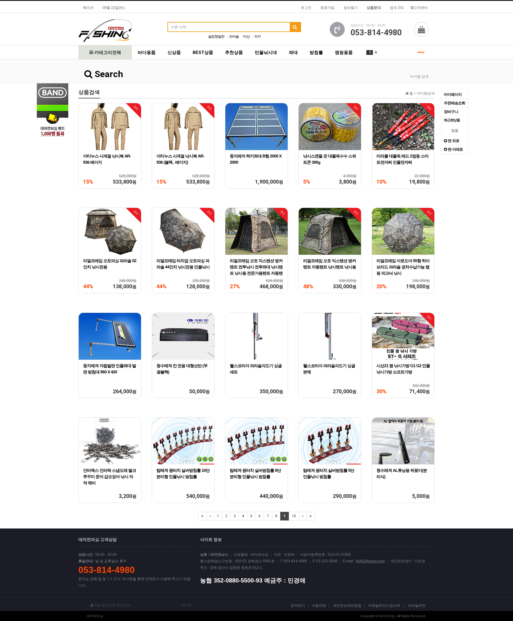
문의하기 (298, 606)
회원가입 (327, 8)
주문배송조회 (454, 103)
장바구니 (451, 111)
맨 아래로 (455, 149)
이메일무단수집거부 (384, 606)
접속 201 (397, 8)
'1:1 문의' (114, 579)
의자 (257, 36)
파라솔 (234, 36)
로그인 (306, 8)
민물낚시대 (266, 52)
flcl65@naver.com (370, 561)
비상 (246, 36)
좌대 (293, 52)
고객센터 (421, 8)
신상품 (174, 52)
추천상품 (234, 52)
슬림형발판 (216, 36)
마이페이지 (453, 94)
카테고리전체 (107, 52)
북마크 (88, 8)
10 (294, 516)
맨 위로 (453, 140)
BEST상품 (203, 52)
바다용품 (147, 52)
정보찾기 (350, 8)
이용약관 (319, 606)
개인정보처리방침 (347, 606)
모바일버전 (417, 606)
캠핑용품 (344, 52)
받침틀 (316, 52)
